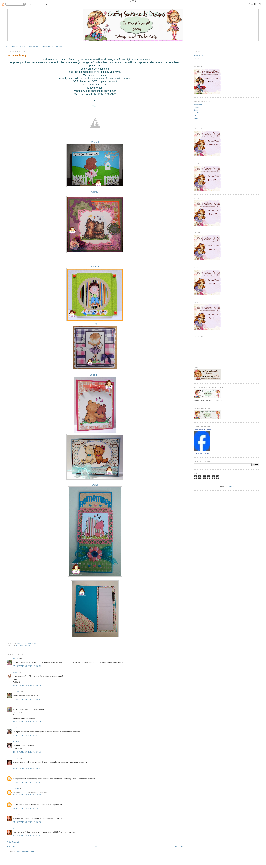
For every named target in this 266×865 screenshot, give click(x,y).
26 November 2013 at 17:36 (27, 752)
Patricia (196, 115)
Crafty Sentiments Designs (203, 429)
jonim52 (16, 692)
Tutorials (197, 58)
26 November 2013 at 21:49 (27, 782)
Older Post (179, 846)
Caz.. (95, 106)
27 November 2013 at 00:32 (27, 808)
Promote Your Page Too (201, 453)
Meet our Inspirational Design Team (24, 46)
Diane (95, 484)
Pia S (15, 728)
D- (14, 705)
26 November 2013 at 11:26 (27, 721)
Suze (14, 774)
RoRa (196, 118)
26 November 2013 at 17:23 (27, 735)
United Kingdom (23, 645)
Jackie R (94, 374)
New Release (198, 55)
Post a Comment (13, 842)
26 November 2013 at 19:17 (27, 768)
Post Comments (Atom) (25, 851)
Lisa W (196, 112)
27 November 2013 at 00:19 (27, 794)
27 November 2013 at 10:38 (27, 822)
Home (5, 46)
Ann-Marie (198, 104)
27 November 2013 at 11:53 (27, 835)
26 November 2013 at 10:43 (27, 699)
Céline (196, 107)
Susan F (94, 266)
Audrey (94, 192)
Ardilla (15, 672)
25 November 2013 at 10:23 (27, 666)
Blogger (231, 486)
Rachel (95, 142)
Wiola (15, 814)
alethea (15, 658)
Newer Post (11, 846)
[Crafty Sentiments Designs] (202, 450)
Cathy (95, 323)
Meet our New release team (52, 46)
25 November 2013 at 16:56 (27, 685)
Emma (196, 110)
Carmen (16, 788)
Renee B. (16, 741)
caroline (16, 758)
